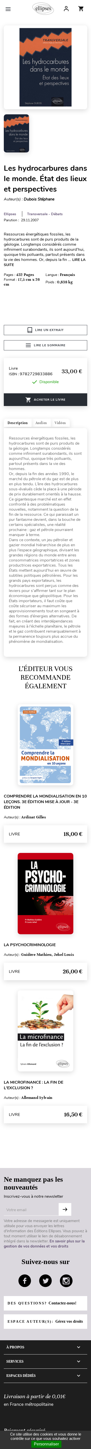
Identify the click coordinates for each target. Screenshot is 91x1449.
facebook (24, 1280)
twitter (45, 1280)
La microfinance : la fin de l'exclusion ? (33, 1085)
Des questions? (42, 1303)
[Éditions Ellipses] (43, 9)
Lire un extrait (49, 330)
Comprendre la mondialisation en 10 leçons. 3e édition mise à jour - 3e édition (45, 801)
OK (65, 1209)
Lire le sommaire (49, 345)
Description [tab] (18, 423)
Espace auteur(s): (45, 1321)
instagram (66, 1280)
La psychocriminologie (30, 945)
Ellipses (10, 214)
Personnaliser (46, 1444)
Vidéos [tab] (60, 423)
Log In (66, 8)
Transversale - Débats (45, 214)
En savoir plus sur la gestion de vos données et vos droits (44, 1244)
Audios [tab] (41, 423)
